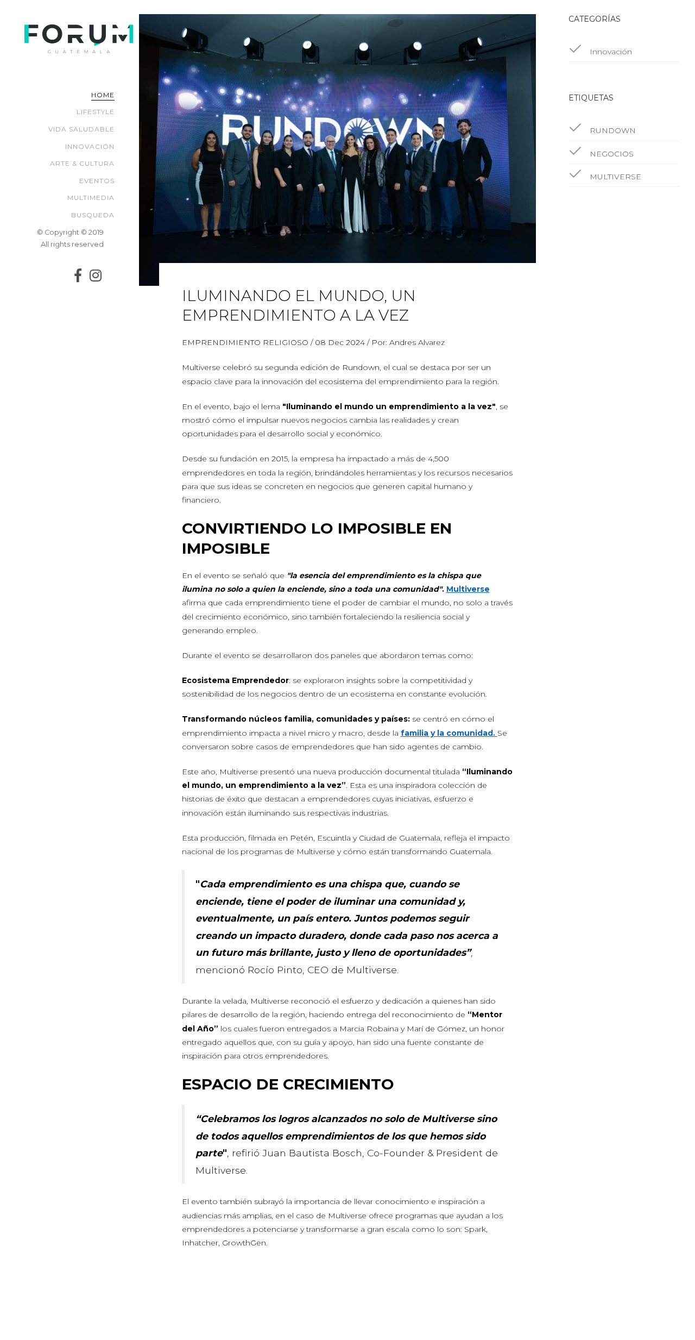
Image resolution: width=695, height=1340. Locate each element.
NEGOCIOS (610, 154)
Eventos (97, 181)
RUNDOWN (611, 130)
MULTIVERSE (614, 176)
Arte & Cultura (82, 163)
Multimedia (91, 197)
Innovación (90, 146)
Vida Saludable (81, 129)
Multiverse (468, 589)
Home (103, 95)
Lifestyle (96, 112)
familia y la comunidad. (449, 733)
